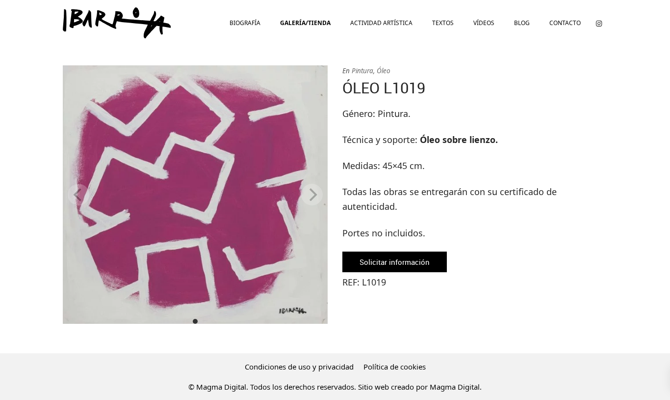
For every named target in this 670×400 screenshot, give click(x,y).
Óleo (383, 70)
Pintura (362, 70)
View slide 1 (195, 321)
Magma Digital (455, 387)
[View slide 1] (195, 194)
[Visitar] (599, 22)
